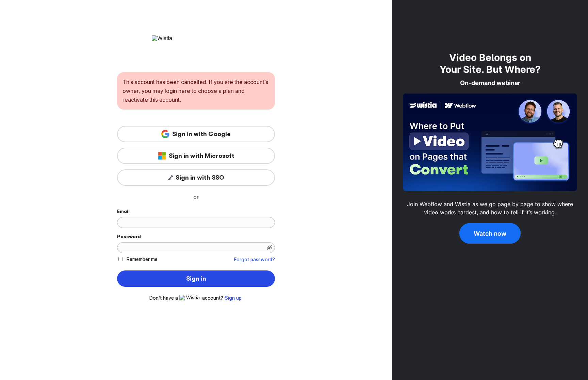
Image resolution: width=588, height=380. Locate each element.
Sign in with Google (201, 134)
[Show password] (269, 248)
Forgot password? (254, 259)
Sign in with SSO (200, 177)
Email (123, 211)
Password (129, 236)
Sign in (196, 278)
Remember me (142, 259)
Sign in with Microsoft (201, 155)
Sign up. (234, 298)
